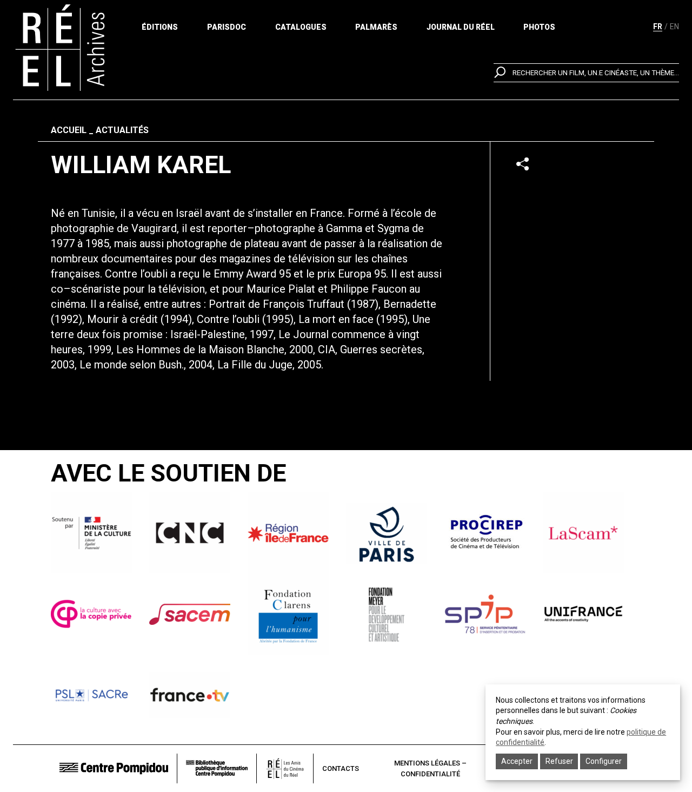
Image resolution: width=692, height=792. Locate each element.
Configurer (603, 761)
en (674, 26)
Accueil (68, 130)
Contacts (340, 768)
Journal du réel (461, 27)
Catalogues (301, 27)
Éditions (160, 27)
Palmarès (376, 27)
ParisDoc (226, 27)
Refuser (559, 761)
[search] (586, 72)
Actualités (122, 130)
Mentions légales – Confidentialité (430, 768)
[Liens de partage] (522, 163)
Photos (539, 27)
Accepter (517, 761)
